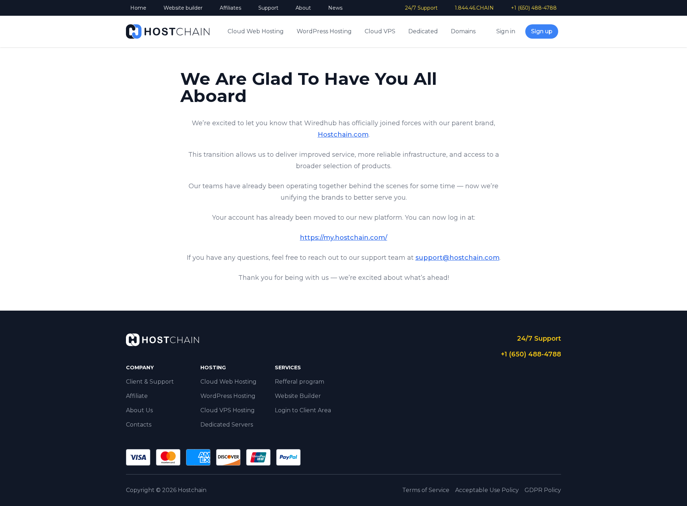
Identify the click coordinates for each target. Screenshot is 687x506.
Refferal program (299, 381)
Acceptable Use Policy (487, 490)
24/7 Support (421, 8)
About (303, 8)
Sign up (541, 31)
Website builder (183, 8)
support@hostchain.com (457, 258)
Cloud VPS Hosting (227, 410)
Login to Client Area (303, 410)
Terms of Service (425, 490)
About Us (139, 410)
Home (138, 8)
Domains (463, 31)
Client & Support (150, 381)
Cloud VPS (380, 31)
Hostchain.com (343, 134)
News (335, 8)
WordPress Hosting (324, 31)
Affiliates (230, 8)
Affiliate (137, 396)
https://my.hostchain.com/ (343, 238)
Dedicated (423, 31)
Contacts (138, 424)
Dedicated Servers (226, 424)
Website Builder (298, 396)
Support (268, 8)
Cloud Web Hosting (256, 31)
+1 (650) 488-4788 (534, 8)
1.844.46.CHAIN (474, 8)
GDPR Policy (543, 490)
